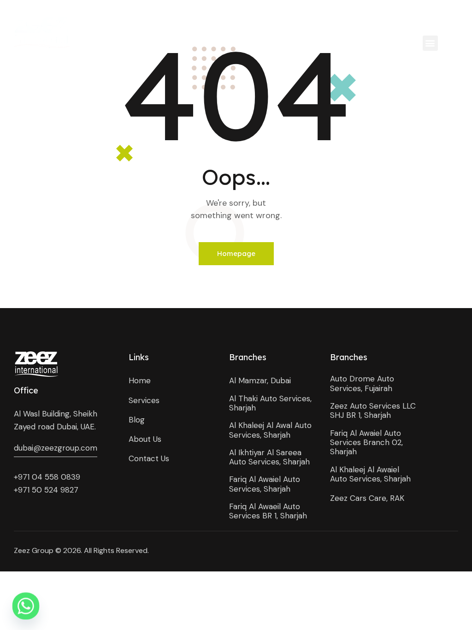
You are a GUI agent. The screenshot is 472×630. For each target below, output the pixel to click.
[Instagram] (388, 18)
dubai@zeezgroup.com (55, 448)
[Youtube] (409, 18)
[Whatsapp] (25, 606)
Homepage (236, 253)
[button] (430, 43)
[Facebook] (367, 18)
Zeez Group (33, 550)
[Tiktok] (451, 18)
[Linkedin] (430, 18)
